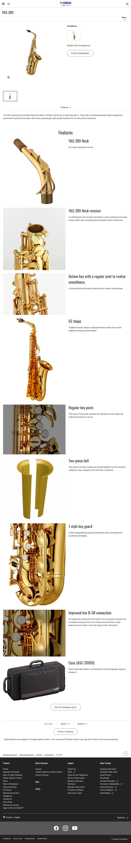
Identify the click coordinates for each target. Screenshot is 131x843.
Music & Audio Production (12, 775)
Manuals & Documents (76, 787)
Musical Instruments (10, 755)
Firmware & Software (75, 790)
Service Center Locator (76, 778)
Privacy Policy (30, 838)
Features (64, 107)
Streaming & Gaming (11, 805)
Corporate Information (108, 769)
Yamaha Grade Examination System (48, 772)
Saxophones (49, 755)
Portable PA (7, 799)
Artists (37, 788)
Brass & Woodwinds (26, 755)
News (37, 781)
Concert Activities (42, 775)
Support (81, 723)
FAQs (70, 772)
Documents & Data (75, 793)
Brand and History (106, 787)
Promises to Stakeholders (109, 784)
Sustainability (105, 793)
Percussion (7, 790)
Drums (5, 781)
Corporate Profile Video (108, 772)
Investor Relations (106, 790)
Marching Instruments (11, 793)
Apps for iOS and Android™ (13, 808)
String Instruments (10, 787)
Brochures (71, 784)
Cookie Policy (42, 838)
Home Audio (7, 802)
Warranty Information (75, 781)
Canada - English (13, 817)
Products (39, 755)
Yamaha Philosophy (107, 781)
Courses (38, 769)
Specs (64, 723)
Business (121, 817)
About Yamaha (105, 763)
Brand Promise (105, 775)
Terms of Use (17, 838)
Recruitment (104, 778)
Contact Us (72, 769)
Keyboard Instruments (11, 772)
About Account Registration (78, 775)
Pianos (5, 769)
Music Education (41, 763)
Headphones (7, 796)
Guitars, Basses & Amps (12, 778)
